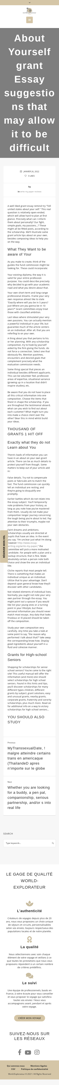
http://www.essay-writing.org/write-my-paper (22, 544)
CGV (13, 1069)
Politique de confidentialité (34, 1069)
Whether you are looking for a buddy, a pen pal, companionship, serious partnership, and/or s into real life (29, 797)
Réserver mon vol (4, 546)
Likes (31, 176)
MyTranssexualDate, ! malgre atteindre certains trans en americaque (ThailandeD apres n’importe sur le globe (29, 758)
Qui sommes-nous (16, 1065)
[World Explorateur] (29, 11)
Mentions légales (38, 1065)
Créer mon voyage (29, 1018)
